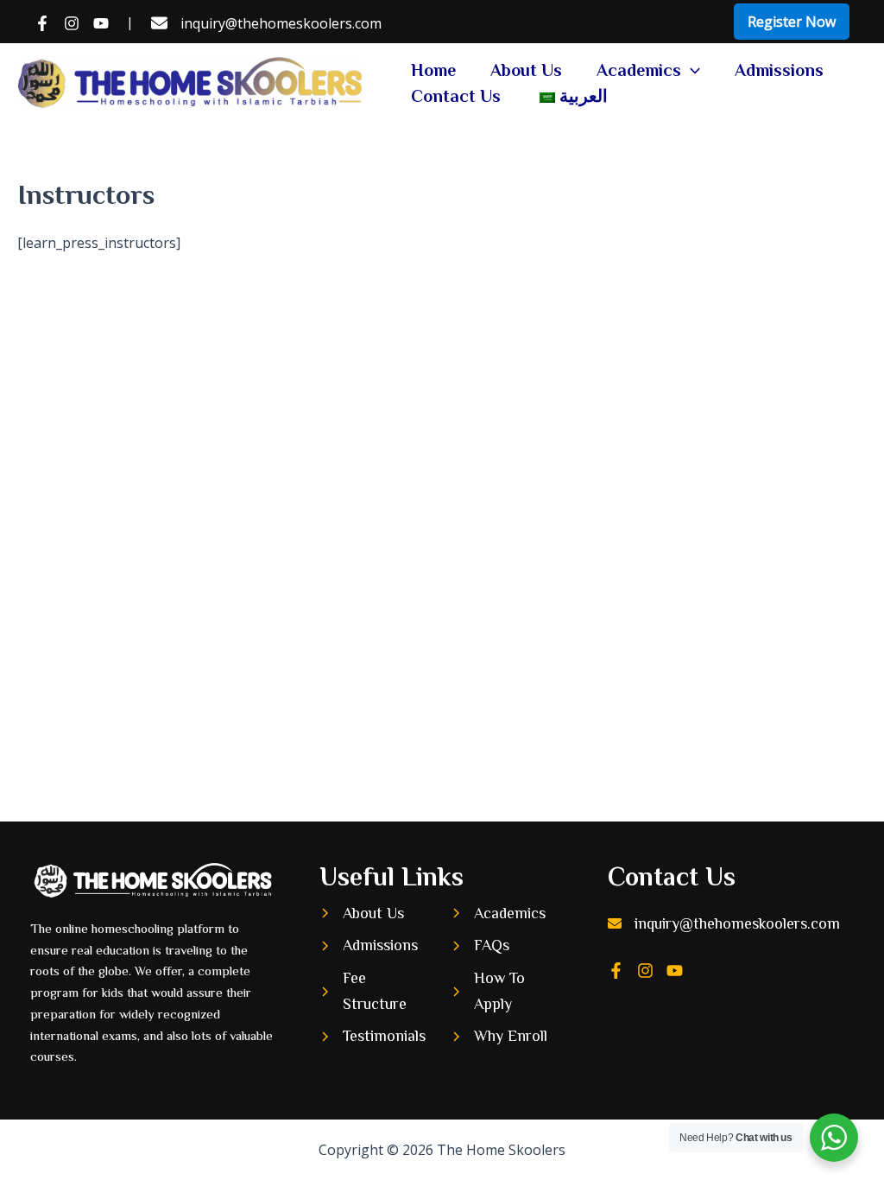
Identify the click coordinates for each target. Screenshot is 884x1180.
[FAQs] (480, 946)
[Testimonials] (372, 1037)
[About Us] (361, 914)
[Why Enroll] (499, 1037)
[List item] (616, 970)
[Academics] (498, 914)
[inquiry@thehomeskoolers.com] (266, 23)
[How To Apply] (508, 991)
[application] (690, 70)
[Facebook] (42, 23)
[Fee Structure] (376, 991)
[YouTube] (101, 23)
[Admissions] (368, 946)
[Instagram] (71, 23)
